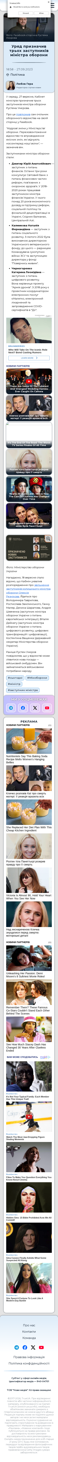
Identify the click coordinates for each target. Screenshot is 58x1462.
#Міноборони (37, 677)
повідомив (23, 114)
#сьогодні (15, 677)
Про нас (29, 1325)
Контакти (29, 1331)
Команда (29, 1338)
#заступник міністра (23, 690)
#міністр (14, 684)
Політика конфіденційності (29, 1363)
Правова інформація (29, 1357)
